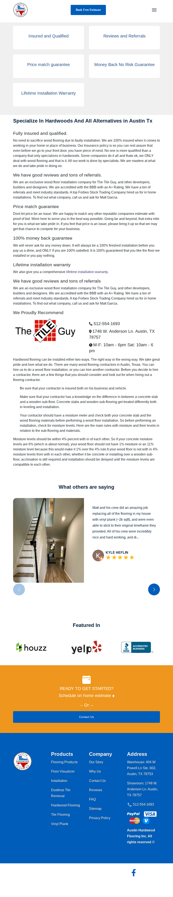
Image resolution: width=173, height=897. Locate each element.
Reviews (95, 790)
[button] (154, 589)
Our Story (96, 762)
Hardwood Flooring (65, 805)
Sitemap (95, 808)
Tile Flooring (60, 814)
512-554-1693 (106, 323)
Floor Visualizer (63, 771)
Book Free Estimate (88, 9)
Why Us (95, 771)
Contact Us (86, 717)
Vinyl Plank (59, 824)
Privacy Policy (99, 818)
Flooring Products (64, 762)
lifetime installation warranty (87, 272)
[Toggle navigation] (154, 10)
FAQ (92, 799)
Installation (59, 780)
